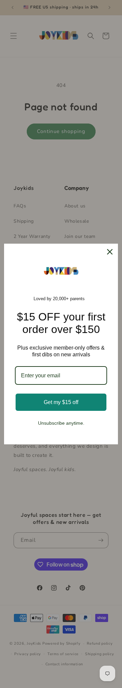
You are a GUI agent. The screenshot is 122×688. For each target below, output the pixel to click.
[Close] (110, 252)
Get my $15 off (61, 402)
